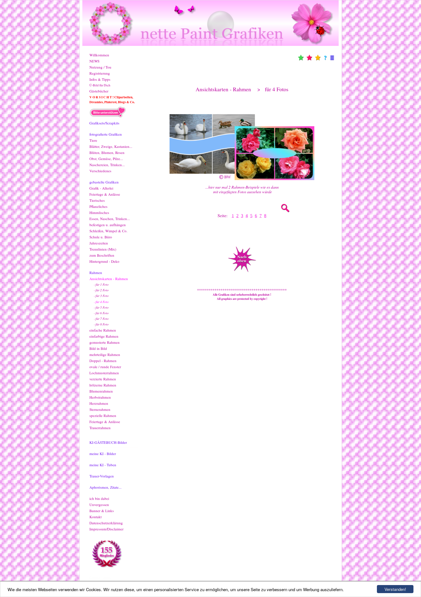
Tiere (93, 140)
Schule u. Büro (100, 236)
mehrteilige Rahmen (104, 354)
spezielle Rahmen (102, 415)
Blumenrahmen (101, 391)
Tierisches (97, 200)
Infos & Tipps (99, 79)
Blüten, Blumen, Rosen (106, 152)
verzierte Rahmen (102, 378)
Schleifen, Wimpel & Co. (108, 230)
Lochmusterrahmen (104, 372)
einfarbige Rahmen (103, 336)
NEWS (94, 61)
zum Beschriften (101, 255)
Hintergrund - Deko (104, 261)
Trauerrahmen (100, 427)
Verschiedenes (100, 170)
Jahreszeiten (98, 243)
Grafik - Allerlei (101, 188)
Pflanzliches (98, 206)
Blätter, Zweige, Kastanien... (110, 146)
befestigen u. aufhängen (107, 224)
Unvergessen (99, 504)
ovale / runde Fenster (105, 366)
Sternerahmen (99, 409)
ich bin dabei (99, 498)
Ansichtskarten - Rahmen (108, 278)
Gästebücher (98, 91)
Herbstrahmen (100, 397)
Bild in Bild (98, 348)
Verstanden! (395, 589)
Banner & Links (101, 510)
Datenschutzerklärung (106, 522)
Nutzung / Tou (100, 67)
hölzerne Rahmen (102, 385)
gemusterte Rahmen (104, 342)
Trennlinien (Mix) (102, 249)
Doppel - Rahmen (102, 360)
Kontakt (95, 516)
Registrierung (99, 73)
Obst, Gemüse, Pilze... (106, 158)
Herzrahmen (98, 403)
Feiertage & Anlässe (104, 194)
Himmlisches (99, 212)
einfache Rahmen (102, 330)
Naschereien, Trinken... (107, 164)
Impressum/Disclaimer (106, 528)
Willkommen (99, 54)
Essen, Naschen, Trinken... (109, 218)
